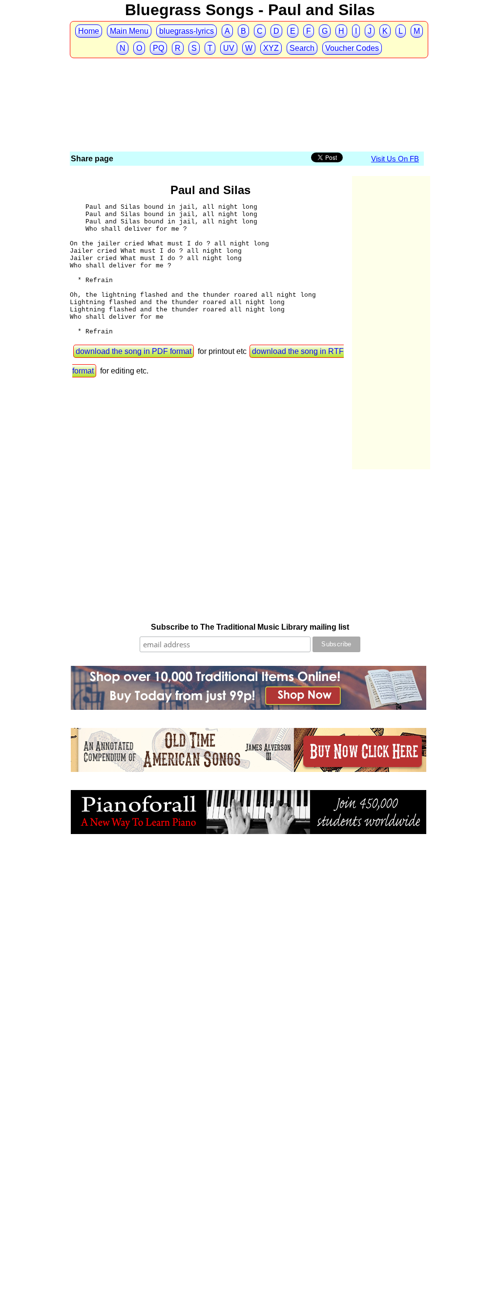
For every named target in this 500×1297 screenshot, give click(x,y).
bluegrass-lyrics (186, 31)
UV (228, 48)
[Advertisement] (247, 78)
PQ (158, 48)
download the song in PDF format (133, 351)
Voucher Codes (352, 48)
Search (302, 48)
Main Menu (129, 31)
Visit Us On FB (395, 158)
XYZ (271, 48)
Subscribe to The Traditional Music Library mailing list (250, 627)
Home (88, 31)
